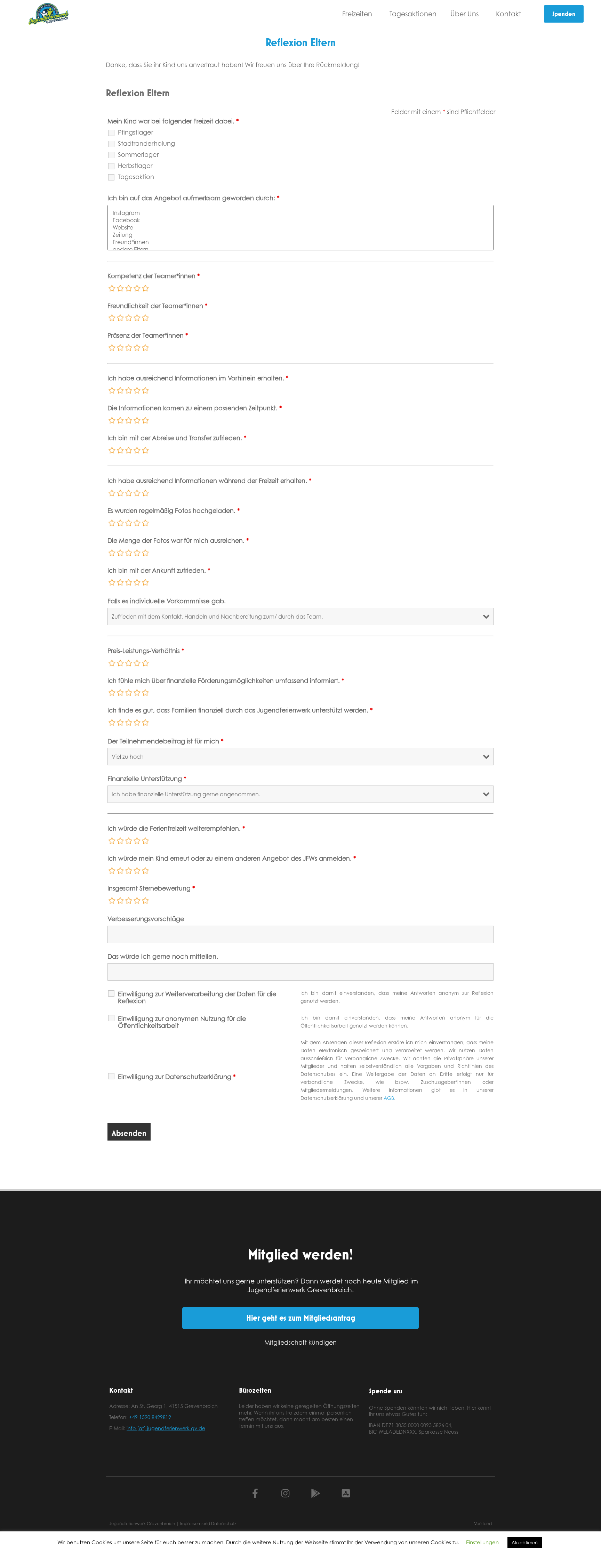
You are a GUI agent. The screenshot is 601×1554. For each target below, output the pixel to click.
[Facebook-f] (255, 1493)
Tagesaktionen (413, 14)
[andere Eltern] (300, 249)
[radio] (112, 288)
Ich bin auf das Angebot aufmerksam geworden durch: (193, 197)
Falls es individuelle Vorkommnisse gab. (166, 600)
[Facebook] (300, 220)
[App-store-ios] (346, 1493)
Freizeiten (357, 14)
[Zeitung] (300, 235)
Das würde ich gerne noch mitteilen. (162, 956)
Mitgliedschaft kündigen (300, 1342)
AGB (389, 1098)
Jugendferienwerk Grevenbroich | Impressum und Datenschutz (172, 1523)
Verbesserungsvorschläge (145, 918)
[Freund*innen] (300, 242)
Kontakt (508, 14)
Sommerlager (138, 154)
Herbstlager (135, 165)
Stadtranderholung (146, 143)
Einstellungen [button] (482, 1542)
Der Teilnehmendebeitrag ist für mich (165, 741)
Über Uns (464, 14)
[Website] (300, 227)
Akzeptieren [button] (525, 1542)
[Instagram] (300, 213)
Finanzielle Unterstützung (146, 778)
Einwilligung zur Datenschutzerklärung (177, 1076)
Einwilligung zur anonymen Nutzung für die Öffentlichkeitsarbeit (182, 1022)
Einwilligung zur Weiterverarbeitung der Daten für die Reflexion (197, 997)
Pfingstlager (135, 132)
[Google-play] (315, 1493)
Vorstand (483, 1523)
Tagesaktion (136, 176)
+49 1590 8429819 (150, 1417)
